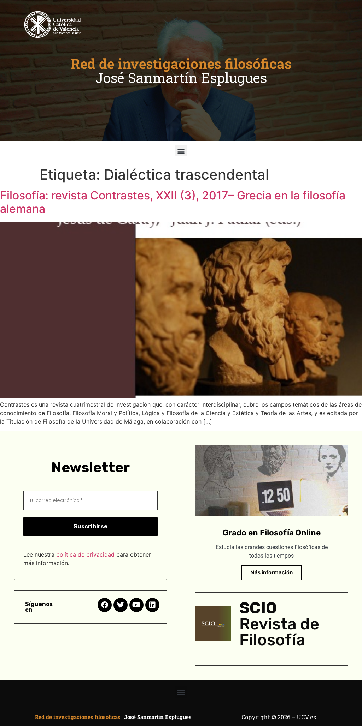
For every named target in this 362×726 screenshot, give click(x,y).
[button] (181, 150)
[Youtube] (136, 605)
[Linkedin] (152, 605)
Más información (271, 572)
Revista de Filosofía (279, 631)
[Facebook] (105, 605)
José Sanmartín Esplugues (181, 77)
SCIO (258, 608)
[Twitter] (120, 605)
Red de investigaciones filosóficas (181, 63)
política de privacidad (85, 554)
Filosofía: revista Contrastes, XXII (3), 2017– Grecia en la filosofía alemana (172, 202)
